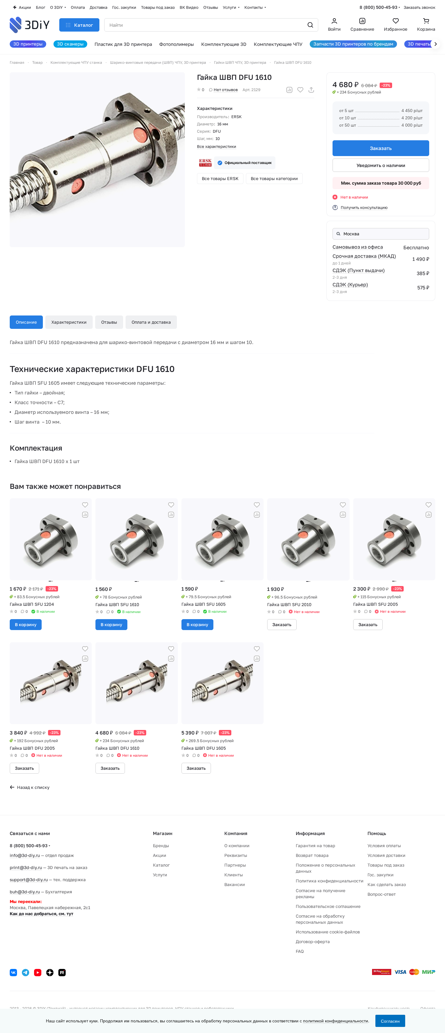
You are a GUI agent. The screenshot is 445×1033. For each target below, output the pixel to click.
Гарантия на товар (315, 845)
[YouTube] (37, 972)
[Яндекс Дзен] (49, 972)
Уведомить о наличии (381, 165)
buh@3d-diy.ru (25, 891)
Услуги (160, 874)
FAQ (300, 951)
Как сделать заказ (386, 884)
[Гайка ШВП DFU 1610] (97, 159)
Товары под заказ (385, 865)
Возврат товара (312, 855)
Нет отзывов (226, 89)
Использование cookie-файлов (328, 931)
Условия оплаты (384, 845)
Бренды (161, 845)
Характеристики (69, 322)
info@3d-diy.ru (25, 855)
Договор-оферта (313, 941)
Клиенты (233, 874)
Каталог (161, 865)
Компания (235, 833)
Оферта (427, 1008)
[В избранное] (300, 90)
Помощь (376, 833)
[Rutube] (62, 972)
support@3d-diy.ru (29, 879)
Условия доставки (386, 855)
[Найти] (310, 25)
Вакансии (234, 884)
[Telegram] (25, 972)
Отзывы (109, 322)
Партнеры (235, 865)
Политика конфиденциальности (330, 880)
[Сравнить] (289, 90)
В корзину (25, 624)
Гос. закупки (380, 874)
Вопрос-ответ (381, 894)
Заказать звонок (419, 7)
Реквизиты (235, 855)
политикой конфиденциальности (335, 1021)
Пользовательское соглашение (328, 906)
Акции (159, 855)
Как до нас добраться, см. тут (41, 913)
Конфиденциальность (389, 1008)
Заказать (381, 148)
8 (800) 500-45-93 (378, 7)
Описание (26, 322)
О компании (237, 845)
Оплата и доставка (151, 322)
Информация (310, 833)
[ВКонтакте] (13, 972)
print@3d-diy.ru (26, 867)
